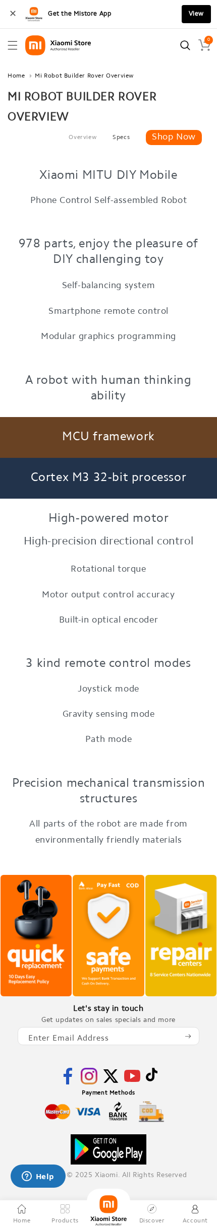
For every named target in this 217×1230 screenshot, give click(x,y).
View (196, 14)
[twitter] (110, 1082)
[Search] (185, 45)
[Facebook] (68, 1082)
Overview (82, 137)
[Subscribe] (188, 1036)
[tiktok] (151, 1079)
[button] (13, 45)
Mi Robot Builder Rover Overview (84, 76)
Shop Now (174, 137)
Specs (121, 137)
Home (16, 76)
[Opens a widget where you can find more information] (38, 1177)
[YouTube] (132, 1082)
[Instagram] (89, 1082)
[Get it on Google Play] (108, 1149)
